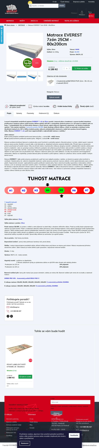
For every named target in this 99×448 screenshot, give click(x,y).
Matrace (56, 92)
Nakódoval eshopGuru (89, 445)
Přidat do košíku (82, 68)
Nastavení (24, 443)
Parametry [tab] (30, 113)
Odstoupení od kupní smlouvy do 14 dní (12, 428)
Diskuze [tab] (56, 113)
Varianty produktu (54, 97)
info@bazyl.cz (14, 307)
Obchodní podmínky (12, 419)
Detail (25, 377)
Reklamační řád (11, 432)
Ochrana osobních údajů (13, 425)
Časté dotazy (65, 2)
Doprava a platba (79, 2)
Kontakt (32, 428)
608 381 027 (15, 311)
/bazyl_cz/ (11, 316)
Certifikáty (9, 435)
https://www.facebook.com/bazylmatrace (8, 316)
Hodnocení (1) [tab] (44, 113)
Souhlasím (74, 435)
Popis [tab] (9, 113)
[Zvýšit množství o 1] (69, 68)
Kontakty (91, 2)
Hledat (61, 5)
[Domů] (10, 25)
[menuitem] (11, 20)
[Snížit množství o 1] (64, 68)
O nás (55, 2)
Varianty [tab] (19, 113)
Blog (31, 425)
